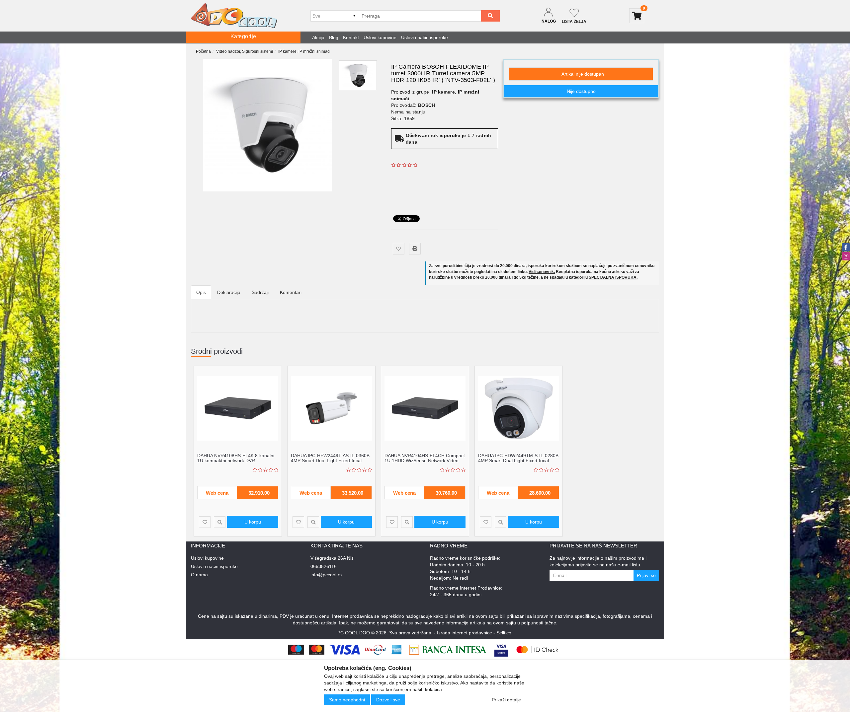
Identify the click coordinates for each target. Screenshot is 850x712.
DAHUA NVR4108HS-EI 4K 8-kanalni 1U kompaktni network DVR (235, 458)
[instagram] (846, 256)
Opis (201, 292)
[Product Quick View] (219, 522)
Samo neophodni (347, 699)
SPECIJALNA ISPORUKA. (613, 277)
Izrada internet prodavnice (464, 632)
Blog (333, 37)
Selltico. (504, 632)
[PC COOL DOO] (234, 16)
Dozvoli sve (388, 699)
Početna (203, 51)
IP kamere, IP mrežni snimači (304, 51)
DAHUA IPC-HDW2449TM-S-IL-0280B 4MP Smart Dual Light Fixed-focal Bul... (518, 460)
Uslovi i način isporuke (424, 37)
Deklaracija (228, 292)
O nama (199, 574)
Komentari (290, 292)
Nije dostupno (581, 91)
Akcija (318, 37)
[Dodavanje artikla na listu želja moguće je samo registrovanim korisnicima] (398, 248)
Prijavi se (646, 575)
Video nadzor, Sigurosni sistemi (244, 51)
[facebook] (846, 247)
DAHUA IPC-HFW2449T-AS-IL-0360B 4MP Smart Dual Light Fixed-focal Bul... (330, 460)
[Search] (490, 16)
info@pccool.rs (326, 574)
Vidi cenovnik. (542, 271)
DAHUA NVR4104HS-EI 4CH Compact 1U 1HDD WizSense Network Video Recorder (424, 460)
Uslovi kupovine (380, 37)
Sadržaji (260, 292)
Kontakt (351, 37)
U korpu (252, 522)
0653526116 (323, 566)
